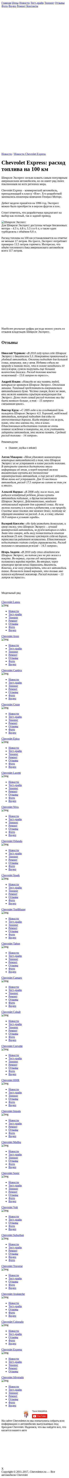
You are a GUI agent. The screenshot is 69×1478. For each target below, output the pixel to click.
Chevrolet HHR (10, 1080)
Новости (24, 2)
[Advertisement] (34, 42)
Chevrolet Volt (9, 1207)
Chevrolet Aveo (10, 636)
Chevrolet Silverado (12, 1377)
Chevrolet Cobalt (11, 1011)
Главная (6, 2)
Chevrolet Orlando (11, 841)
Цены (15, 2)
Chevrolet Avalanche (13, 1293)
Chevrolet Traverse (12, 1266)
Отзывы (60, 2)
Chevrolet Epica (10, 738)
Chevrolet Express (11, 1349)
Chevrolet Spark (10, 875)
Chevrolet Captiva (11, 670)
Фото (4, 6)
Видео (12, 6)
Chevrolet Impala (11, 1111)
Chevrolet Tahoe (10, 943)
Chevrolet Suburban (12, 1235)
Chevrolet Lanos (10, 602)
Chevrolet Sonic (10, 1173)
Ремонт (21, 6)
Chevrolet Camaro (11, 977)
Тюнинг (49, 2)
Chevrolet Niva (10, 806)
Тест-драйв (37, 2)
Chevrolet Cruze (10, 704)
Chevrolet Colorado (12, 1321)
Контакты (32, 6)
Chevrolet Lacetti (11, 772)
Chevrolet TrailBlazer (13, 909)
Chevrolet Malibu (11, 1142)
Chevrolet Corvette (12, 1046)
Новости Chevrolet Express (30, 153)
